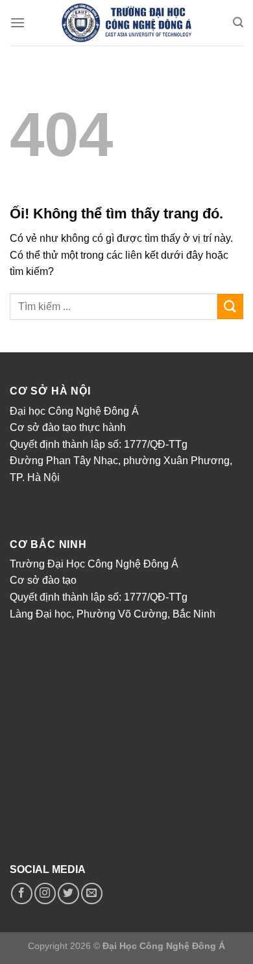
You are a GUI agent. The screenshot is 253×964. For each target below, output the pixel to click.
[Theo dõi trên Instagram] (45, 893)
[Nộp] (230, 306)
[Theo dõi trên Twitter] (68, 893)
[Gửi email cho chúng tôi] (91, 893)
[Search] (238, 22)
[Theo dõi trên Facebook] (21, 893)
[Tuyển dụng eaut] (126, 22)
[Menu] (17, 22)
